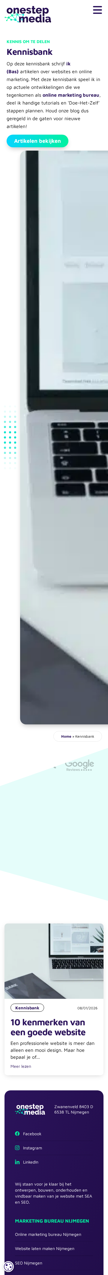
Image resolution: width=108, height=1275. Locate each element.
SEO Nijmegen (28, 1262)
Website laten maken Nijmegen (44, 1248)
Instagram (31, 1147)
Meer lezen (20, 1066)
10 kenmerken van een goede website (48, 1027)
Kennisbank (27, 1007)
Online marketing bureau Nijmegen (48, 1234)
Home (66, 736)
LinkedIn (29, 1161)
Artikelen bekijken (37, 141)
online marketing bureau (71, 95)
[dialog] (8, 1266)
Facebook (30, 1133)
